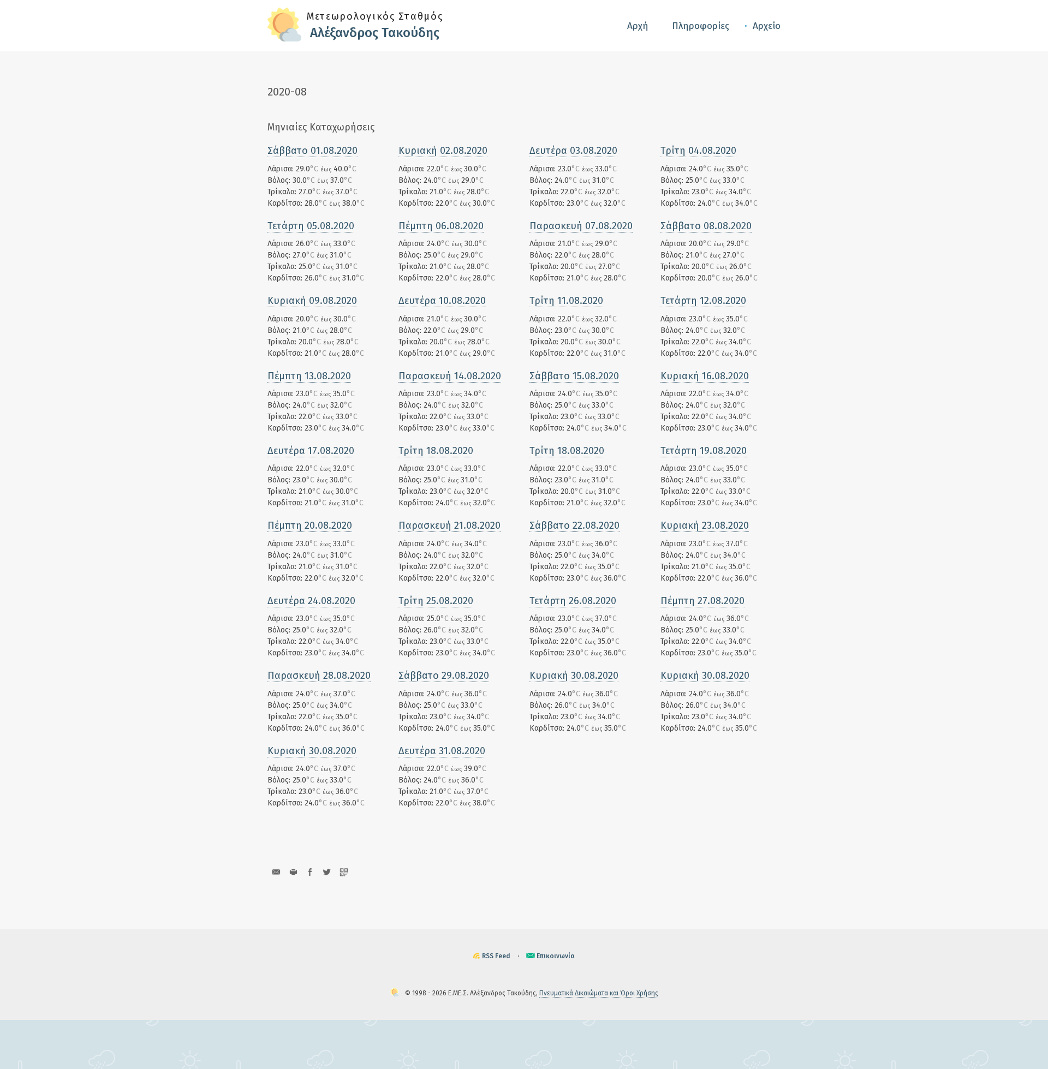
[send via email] (275, 871)
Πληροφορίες (700, 26)
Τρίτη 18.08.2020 (435, 451)
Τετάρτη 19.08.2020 (703, 451)
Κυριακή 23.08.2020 (704, 525)
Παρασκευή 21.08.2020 (449, 525)
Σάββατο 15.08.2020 (574, 376)
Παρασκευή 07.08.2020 (581, 226)
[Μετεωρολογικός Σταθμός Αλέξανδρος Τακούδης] (284, 39)
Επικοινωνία (556, 956)
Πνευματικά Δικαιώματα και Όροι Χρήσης (598, 993)
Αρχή (637, 26)
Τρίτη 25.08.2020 (435, 601)
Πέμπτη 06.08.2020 (441, 226)
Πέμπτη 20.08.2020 (309, 525)
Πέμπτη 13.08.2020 (309, 376)
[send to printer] (292, 871)
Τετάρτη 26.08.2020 (572, 601)
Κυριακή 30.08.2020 (573, 676)
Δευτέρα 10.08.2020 (442, 301)
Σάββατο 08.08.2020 (706, 226)
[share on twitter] (326, 871)
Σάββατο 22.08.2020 (574, 525)
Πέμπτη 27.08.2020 (702, 601)
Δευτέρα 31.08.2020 (441, 751)
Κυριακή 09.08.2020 (312, 301)
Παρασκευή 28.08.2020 (319, 676)
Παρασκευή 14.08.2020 (449, 376)
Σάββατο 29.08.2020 (443, 676)
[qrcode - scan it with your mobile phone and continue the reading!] (343, 871)
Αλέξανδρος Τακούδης (374, 32)
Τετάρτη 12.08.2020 (703, 301)
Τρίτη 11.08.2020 (566, 301)
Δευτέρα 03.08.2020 (573, 151)
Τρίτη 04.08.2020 (698, 151)
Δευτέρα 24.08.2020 (311, 601)
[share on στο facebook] (309, 871)
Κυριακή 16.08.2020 (704, 376)
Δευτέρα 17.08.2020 (310, 451)
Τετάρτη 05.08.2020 (310, 226)
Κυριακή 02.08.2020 (442, 151)
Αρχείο (767, 26)
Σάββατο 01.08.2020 (312, 151)
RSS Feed (496, 956)
